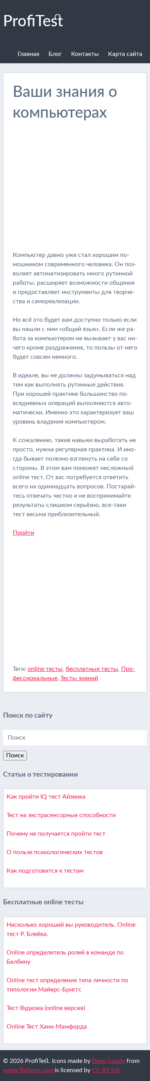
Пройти (23, 533)
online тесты (45, 669)
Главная (28, 54)
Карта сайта (125, 54)
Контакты (85, 54)
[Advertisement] (77, 196)
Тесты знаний (79, 678)
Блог (55, 54)
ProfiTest (33, 21)
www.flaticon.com (28, 1070)
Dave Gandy (108, 1061)
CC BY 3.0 (105, 1070)
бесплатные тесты (92, 669)
